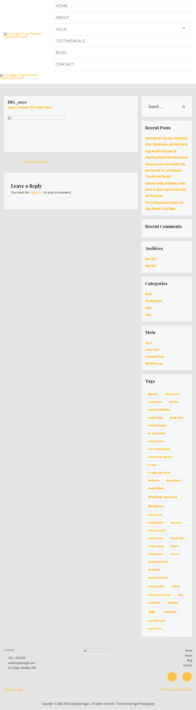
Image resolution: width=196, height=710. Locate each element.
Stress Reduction (156, 586)
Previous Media (33, 162)
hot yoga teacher (156, 433)
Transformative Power (159, 595)
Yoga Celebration (156, 620)
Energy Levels (176, 417)
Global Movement (157, 425)
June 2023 (151, 259)
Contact (65, 64)
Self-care (174, 554)
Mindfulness (156, 506)
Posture (175, 546)
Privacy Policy (14, 689)
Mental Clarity (173, 480)
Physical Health (155, 538)
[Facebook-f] (187, 677)
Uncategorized (153, 301)
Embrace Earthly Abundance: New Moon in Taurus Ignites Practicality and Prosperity (165, 189)
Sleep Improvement (158, 577)
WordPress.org (154, 363)
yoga (152, 611)
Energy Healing (155, 417)
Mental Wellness (156, 488)
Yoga (61, 29)
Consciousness (155, 402)
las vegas (152, 465)
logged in (36, 192)
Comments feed (154, 356)
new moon (175, 522)
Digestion (173, 402)
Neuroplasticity (156, 522)
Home (62, 6)
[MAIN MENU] (192, 76)
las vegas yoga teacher (159, 472)
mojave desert (155, 515)
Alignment (153, 394)
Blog (61, 52)
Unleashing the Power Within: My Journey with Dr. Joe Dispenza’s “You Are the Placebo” (165, 170)
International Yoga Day (160, 457)
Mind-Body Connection (162, 497)
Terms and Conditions (176, 689)
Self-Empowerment (158, 562)
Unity (180, 595)
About (62, 17)
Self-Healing (154, 569)
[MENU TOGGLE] (183, 28)
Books (149, 294)
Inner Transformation (159, 449)
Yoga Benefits (170, 612)
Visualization (154, 602)
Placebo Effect (177, 538)
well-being (173, 602)
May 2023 (151, 266)
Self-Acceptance (156, 554)
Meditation (153, 480)
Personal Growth (156, 530)
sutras (176, 586)
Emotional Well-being (159, 410)
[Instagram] (172, 677)
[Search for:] (166, 107)
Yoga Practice (155, 628)
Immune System (156, 441)
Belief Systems (172, 394)
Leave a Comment (18, 107)
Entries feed (152, 350)
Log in (148, 343)
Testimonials (70, 41)
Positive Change (156, 546)
